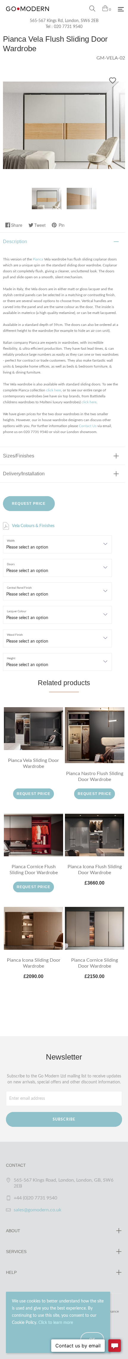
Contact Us (87, 426)
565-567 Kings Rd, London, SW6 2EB (64, 21)
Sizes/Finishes (18, 455)
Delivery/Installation (24, 473)
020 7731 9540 (68, 27)
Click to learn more (55, 1323)
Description (15, 241)
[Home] (27, 15)
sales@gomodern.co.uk (37, 1210)
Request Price (29, 504)
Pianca (38, 259)
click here (53, 390)
